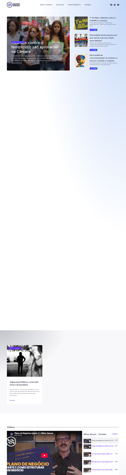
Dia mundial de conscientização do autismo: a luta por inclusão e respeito (103, 58)
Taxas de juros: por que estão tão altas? (106, 469)
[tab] (100, 440)
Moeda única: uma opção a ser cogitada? (106, 462)
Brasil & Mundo (46, 5)
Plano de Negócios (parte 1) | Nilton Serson (106, 440)
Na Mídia (88, 5)
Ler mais (12, 400)
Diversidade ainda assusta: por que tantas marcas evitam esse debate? (103, 38)
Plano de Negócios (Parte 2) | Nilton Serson (107, 446)
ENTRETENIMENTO (74, 5)
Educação (60, 5)
